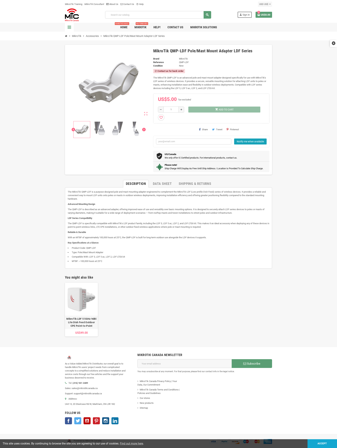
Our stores (145, 398)
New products (147, 403)
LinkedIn (114, 420)
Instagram (105, 420)
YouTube (87, 420)
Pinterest (234, 129)
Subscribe (253, 363)
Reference (158, 62)
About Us (113, 4)
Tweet (219, 129)
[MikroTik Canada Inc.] (72, 14)
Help (140, 4)
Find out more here (131, 443)
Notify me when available (250, 141)
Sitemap (144, 408)
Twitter (77, 420)
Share (205, 129)
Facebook (68, 420)
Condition (158, 65)
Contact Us (128, 4)
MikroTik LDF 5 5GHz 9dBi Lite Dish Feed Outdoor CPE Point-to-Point (81, 322)
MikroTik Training (73, 4)
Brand (156, 58)
